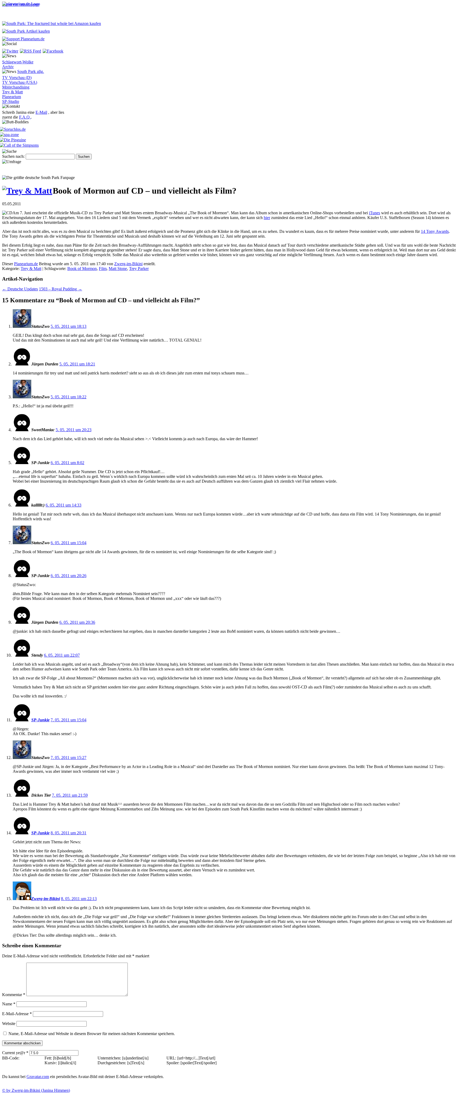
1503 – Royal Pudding (60, 289)
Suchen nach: (13, 156)
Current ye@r (15, 1052)
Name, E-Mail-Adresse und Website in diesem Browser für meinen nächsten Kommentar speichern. (91, 1033)
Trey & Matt (12, 92)
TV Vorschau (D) (17, 77)
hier (267, 217)
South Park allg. (30, 71)
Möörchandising (15, 87)
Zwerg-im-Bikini (128, 263)
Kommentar (13, 994)
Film (103, 268)
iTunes (374, 213)
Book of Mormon (82, 268)
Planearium (11, 96)
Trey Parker (139, 268)
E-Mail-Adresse (17, 1013)
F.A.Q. (25, 117)
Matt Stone (118, 268)
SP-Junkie (40, 720)
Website (8, 1023)
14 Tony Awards (435, 231)
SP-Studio (10, 101)
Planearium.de (26, 263)
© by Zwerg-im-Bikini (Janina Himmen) (36, 1090)
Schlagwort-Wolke (17, 62)
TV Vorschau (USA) (19, 82)
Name (8, 1004)
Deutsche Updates (20, 289)
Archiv (8, 66)
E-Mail (41, 112)
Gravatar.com (38, 1076)
